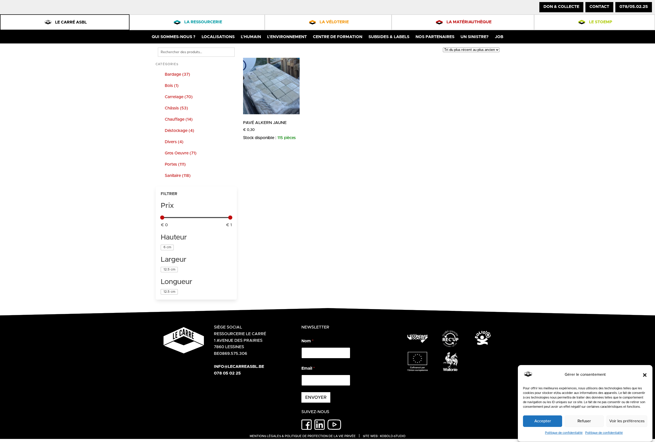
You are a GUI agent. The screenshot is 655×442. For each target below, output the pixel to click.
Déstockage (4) (179, 131)
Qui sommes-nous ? (173, 37)
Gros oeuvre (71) (180, 153)
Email (308, 368)
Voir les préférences (627, 421)
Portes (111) (175, 164)
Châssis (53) (176, 108)
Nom (307, 341)
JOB (499, 37)
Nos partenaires (435, 37)
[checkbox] (167, 247)
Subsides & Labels (388, 37)
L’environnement (287, 37)
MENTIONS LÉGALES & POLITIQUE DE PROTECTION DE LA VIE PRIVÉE (303, 436)
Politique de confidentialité (564, 432)
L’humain (251, 37)
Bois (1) (172, 86)
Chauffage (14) (179, 119)
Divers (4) (174, 142)
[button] (644, 375)
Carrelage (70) (179, 97)
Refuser (584, 421)
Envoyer (315, 397)
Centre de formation (337, 37)
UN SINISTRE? (475, 37)
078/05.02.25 (633, 7)
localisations (218, 37)
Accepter (542, 421)
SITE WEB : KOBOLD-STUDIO (384, 436)
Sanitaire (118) (178, 176)
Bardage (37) (177, 74)
